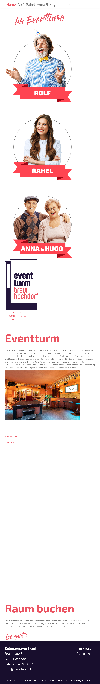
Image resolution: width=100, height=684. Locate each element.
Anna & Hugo (47, 4)
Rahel (30, 4)
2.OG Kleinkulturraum (17, 316)
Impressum (86, 648)
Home (11, 4)
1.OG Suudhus (14, 319)
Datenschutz (85, 653)
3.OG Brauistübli (15, 312)
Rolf (21, 4)
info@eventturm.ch (18, 669)
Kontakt (65, 4)
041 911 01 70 (25, 664)
